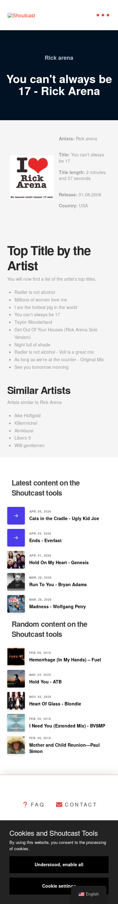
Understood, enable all (59, 864)
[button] (102, 15)
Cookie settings (59, 886)
